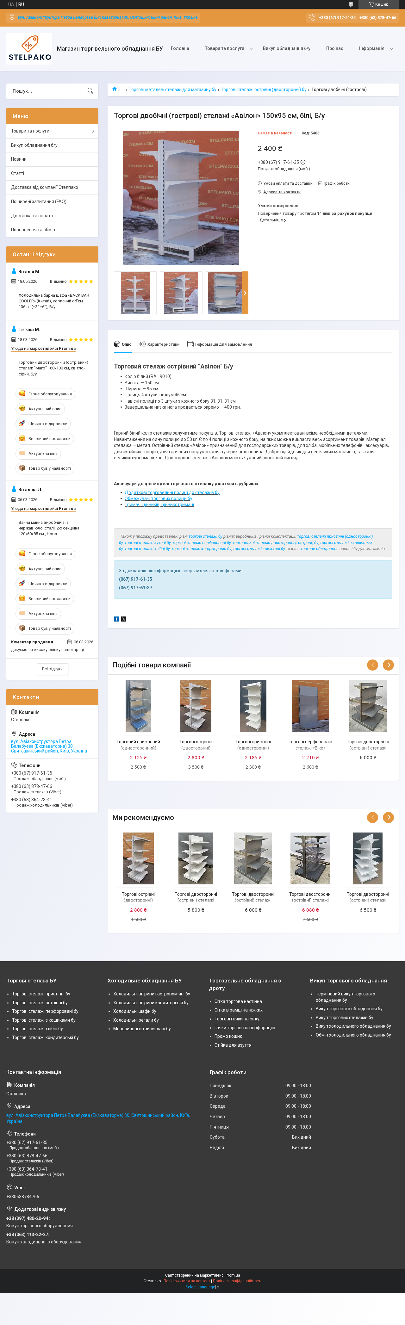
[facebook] (116, 619)
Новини (19, 159)
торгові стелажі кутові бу (148, 542)
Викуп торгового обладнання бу (349, 1008)
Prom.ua (233, 1275)
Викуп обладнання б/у (286, 48)
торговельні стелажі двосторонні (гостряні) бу (275, 542)
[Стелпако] (29, 49)
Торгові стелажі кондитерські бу (45, 1037)
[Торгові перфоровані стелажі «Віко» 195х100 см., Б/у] (310, 706)
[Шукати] (90, 91)
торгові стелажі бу (205, 536)
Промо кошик (228, 1036)
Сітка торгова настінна (238, 1001)
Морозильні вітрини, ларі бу (142, 1028)
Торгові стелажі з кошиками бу (44, 1020)
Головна (180, 48)
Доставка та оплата (32, 215)
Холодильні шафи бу (134, 1011)
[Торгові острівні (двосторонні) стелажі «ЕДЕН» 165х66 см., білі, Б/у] (196, 706)
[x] (123, 619)
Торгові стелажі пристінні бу (41, 993)
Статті (17, 173)
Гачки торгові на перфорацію (245, 1027)
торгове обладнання (320, 548)
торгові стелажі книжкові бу (259, 548)
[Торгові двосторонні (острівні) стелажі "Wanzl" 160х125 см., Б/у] (310, 858)
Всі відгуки (52, 668)
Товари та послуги (224, 48)
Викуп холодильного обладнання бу (353, 1026)
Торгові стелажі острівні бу (40, 1002)
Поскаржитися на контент (187, 1281)
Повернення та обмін (33, 229)
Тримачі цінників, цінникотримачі (159, 504)
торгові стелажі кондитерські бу (201, 548)
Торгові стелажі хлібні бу (37, 1028)
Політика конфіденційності (237, 1281)
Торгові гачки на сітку (237, 1018)
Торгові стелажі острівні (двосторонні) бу (264, 89)
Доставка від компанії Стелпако (44, 187)
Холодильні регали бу (136, 1020)
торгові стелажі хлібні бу (147, 548)
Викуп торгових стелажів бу (344, 1017)
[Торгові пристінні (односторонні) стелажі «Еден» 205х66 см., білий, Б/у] (253, 706)
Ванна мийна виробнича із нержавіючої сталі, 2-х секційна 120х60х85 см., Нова (49, 528)
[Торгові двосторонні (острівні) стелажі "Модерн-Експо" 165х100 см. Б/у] (196, 858)
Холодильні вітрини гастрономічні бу (151, 993)
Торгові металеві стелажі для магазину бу (172, 89)
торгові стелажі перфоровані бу (201, 542)
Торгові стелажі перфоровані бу (45, 1011)
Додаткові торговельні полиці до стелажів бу (172, 492)
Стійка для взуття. (233, 1045)
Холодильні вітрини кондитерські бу (151, 1002)
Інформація (371, 48)
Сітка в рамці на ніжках (239, 1009)
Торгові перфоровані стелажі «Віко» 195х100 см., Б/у (310, 748)
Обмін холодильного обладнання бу (353, 1034)
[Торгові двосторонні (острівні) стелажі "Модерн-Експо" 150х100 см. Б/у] (368, 706)
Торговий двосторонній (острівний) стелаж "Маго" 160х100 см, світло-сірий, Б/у (53, 368)
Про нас (334, 48)
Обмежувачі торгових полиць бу (158, 498)
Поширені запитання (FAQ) (38, 201)
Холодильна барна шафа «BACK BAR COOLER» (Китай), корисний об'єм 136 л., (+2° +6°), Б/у (54, 301)
